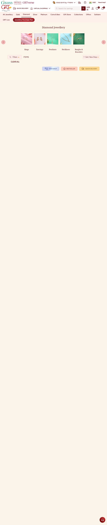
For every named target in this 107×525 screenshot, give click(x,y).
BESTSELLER (70, 69)
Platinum (44, 15)
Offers (88, 15)
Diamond (26, 14)
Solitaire (97, 15)
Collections (78, 15)
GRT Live (6, 20)
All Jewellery (8, 15)
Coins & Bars (55, 15)
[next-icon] (3, 42)
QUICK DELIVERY (91, 69)
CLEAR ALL (15, 62)
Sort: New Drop (91, 57)
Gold (18, 15)
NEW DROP (53, 69)
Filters (15, 57)
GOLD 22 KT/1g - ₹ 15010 (64, 3)
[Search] (83, 8)
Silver (35, 15)
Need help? (102, 2)
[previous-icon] (104, 42)
